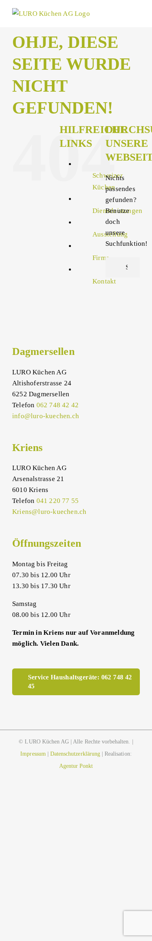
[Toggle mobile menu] (136, 14)
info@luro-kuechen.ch (45, 416)
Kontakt (104, 281)
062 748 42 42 (57, 405)
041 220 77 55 (57, 501)
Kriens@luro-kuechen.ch (49, 512)
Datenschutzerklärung (75, 754)
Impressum (32, 754)
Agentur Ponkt (76, 766)
